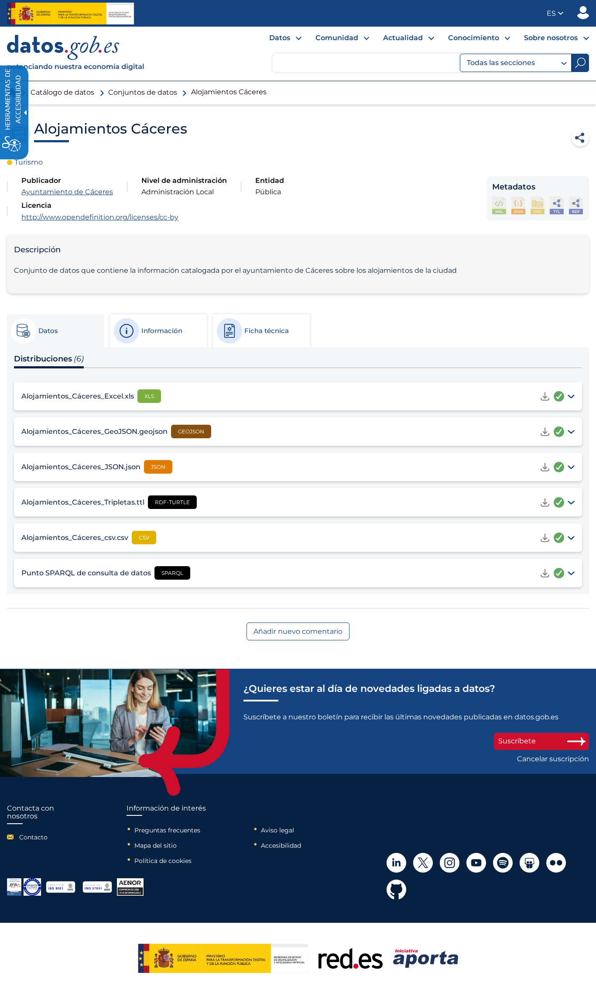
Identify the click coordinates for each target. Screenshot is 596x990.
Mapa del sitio (155, 845)
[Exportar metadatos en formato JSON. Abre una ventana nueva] (518, 205)
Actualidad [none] (403, 38)
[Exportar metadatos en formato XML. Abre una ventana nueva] (499, 205)
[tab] (55, 330)
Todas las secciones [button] (501, 62)
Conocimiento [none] (473, 38)
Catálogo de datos (62, 92)
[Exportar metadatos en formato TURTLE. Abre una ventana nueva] (557, 205)
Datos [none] (279, 38)
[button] (555, 13)
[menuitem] (278, 40)
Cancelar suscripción (553, 759)
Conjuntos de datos (142, 92)
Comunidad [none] (336, 38)
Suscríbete (517, 741)
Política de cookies (163, 861)
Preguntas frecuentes (167, 830)
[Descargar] (545, 396)
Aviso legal (277, 830)
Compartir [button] (580, 137)
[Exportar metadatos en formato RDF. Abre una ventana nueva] (576, 205)
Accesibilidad (281, 845)
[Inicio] (76, 53)
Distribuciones (49, 359)
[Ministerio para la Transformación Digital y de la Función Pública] (70, 13)
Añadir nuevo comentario (298, 631)
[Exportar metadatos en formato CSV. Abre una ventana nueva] (538, 205)
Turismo (28, 162)
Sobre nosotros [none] (551, 38)
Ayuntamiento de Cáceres (67, 192)
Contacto (33, 837)
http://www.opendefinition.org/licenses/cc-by (99, 217)
